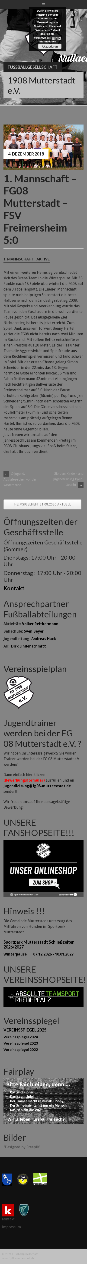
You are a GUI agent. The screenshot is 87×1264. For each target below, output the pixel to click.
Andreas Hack (43, 639)
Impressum (11, 1227)
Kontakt (13, 588)
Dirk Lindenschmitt (28, 646)
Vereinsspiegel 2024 (20, 1037)
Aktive (43, 259)
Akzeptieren (50, 46)
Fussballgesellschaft (33, 67)
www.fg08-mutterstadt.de (18, 1258)
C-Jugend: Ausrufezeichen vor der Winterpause (19, 479)
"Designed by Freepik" (21, 1147)
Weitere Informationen (50, 39)
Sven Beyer (34, 631)
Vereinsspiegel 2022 (20, 1049)
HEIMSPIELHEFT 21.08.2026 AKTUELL (42, 504)
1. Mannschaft (18, 259)
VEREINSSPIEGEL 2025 (24, 1029)
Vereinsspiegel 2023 (20, 1043)
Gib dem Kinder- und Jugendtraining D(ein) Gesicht (68, 479)
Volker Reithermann (40, 624)
